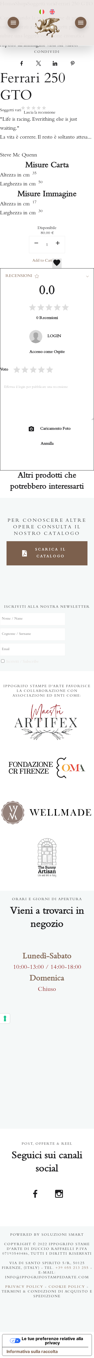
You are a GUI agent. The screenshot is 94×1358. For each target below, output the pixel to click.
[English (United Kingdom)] (52, 12)
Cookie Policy (67, 1287)
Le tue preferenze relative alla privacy (52, 1340)
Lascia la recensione (39, 113)
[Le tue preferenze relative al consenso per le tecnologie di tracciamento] (5, 1018)
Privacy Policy (24, 1287)
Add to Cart (42, 261)
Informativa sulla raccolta (32, 1351)
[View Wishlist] (57, 263)
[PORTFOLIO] (13, 22)
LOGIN (54, 336)
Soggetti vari (10, 110)
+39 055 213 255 (72, 1268)
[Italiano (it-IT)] (42, 12)
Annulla (47, 444)
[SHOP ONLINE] (80, 22)
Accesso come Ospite (47, 352)
